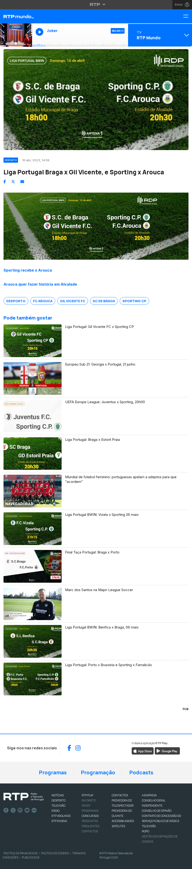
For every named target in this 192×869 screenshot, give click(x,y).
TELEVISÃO (58, 806)
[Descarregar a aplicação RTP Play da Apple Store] (143, 750)
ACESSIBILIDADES (123, 821)
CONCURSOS (90, 816)
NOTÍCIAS (58, 795)
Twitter (13, 810)
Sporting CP (134, 301)
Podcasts (141, 772)
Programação (98, 772)
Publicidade (31, 857)
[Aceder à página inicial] (16, 16)
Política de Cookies (55, 853)
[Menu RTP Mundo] (187, 16)
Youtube (27, 810)
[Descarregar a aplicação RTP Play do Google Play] (167, 750)
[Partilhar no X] (13, 181)
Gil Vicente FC (72, 301)
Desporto (16, 301)
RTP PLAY (87, 795)
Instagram (20, 810)
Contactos (90, 831)
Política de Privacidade (21, 853)
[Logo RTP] (24, 797)
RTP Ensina (59, 821)
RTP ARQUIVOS (61, 816)
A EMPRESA (149, 795)
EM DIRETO (89, 800)
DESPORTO (59, 800)
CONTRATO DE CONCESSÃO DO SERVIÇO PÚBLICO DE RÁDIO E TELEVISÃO (161, 821)
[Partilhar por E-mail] (22, 181)
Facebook (6, 810)
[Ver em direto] (16, 35)
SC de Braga (104, 301)
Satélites (118, 826)
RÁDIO (55, 811)
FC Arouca (42, 301)
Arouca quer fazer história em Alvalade (40, 284)
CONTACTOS (120, 795)
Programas (53, 772)
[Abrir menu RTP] (96, 4)
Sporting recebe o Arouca (28, 270)
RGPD (145, 831)
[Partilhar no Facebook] (5, 181)
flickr (34, 810)
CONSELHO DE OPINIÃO (156, 811)
